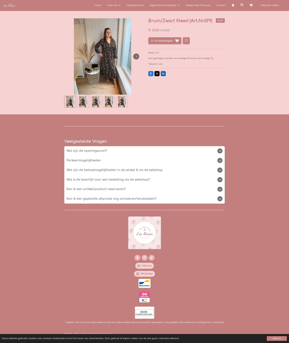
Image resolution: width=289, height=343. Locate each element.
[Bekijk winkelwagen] (251, 5)
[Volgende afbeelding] (136, 56)
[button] (70, 102)
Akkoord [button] (277, 338)
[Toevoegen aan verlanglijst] (186, 40)
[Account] (233, 5)
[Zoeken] (242, 5)
